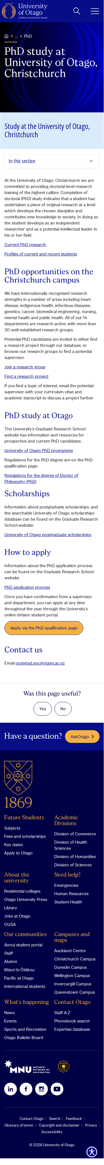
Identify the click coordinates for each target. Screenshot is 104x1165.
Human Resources (71, 893)
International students (24, 986)
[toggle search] (77, 11)
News (9, 1012)
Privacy (91, 1125)
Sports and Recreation (25, 1029)
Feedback (74, 1118)
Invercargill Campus (72, 983)
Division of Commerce (75, 833)
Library (10, 907)
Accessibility (52, 1132)
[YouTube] (57, 1089)
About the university (16, 878)
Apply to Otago (18, 853)
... (16, 36)
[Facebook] (26, 1089)
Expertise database (72, 1029)
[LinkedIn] (10, 1089)
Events (10, 1021)
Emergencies (66, 885)
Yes (42, 708)
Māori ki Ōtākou (19, 969)
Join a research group (24, 367)
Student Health (68, 902)
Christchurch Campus (74, 959)
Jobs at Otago (17, 916)
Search (54, 1118)
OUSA (10, 924)
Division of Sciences (73, 864)
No (63, 708)
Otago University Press (25, 899)
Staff (8, 953)
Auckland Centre (70, 950)
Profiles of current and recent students (40, 254)
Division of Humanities (75, 856)
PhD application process (27, 587)
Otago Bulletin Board (23, 1037)
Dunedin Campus (70, 967)
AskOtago (80, 736)
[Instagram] (41, 1089)
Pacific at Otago (19, 978)
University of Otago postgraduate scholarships (47, 534)
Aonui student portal (23, 944)
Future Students (24, 818)
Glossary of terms (18, 1125)
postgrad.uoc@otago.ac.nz (40, 663)
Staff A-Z (62, 1012)
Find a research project (26, 376)
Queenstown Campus (74, 992)
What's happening (26, 1002)
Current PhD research (25, 244)
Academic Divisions (66, 820)
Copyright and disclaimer (59, 1125)
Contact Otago (72, 1002)
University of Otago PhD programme (38, 450)
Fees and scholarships (25, 836)
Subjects (12, 828)
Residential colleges (22, 891)
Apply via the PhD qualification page (43, 628)
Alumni (10, 961)
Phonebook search (72, 1021)
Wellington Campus (72, 975)
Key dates (13, 844)
